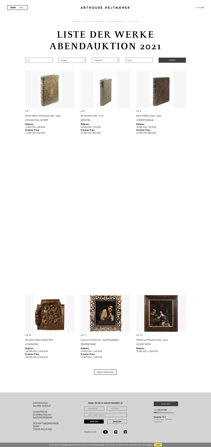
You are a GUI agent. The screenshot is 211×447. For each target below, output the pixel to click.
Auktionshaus (40, 402)
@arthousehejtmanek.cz (164, 412)
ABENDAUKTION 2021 (116, 21)
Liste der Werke (133, 21)
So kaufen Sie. (40, 411)
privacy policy (67, 445)
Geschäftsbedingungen (45, 423)
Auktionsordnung (42, 417)
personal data (99, 445)
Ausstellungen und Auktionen (94, 21)
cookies (149, 445)
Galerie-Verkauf (42, 405)
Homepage (76, 21)
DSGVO (36, 426)
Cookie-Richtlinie (42, 429)
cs (196, 8)
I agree (158, 445)
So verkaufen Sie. (42, 414)
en (200, 8)
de (203, 7)
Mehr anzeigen (105, 372)
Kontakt (166, 404)
